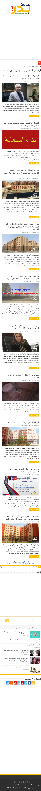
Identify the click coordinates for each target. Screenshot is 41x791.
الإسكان (25, 281)
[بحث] (7, 620)
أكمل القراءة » (34, 116)
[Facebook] (29, 683)
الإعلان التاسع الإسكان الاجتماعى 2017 (23, 422)
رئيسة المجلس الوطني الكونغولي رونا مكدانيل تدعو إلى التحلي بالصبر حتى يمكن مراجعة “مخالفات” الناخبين (16, 660)
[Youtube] (15, 683)
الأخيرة (37, 628)
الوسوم (18, 628)
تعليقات (24, 628)
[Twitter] (25, 683)
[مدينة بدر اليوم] (20, 8)
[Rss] (33, 683)
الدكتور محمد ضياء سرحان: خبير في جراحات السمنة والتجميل (23, 640)
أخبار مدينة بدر (24, 81)
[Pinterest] (22, 683)
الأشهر (31, 628)
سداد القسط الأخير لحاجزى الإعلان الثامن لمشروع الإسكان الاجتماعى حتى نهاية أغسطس (22, 226)
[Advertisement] (20, 37)
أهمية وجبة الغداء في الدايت (32, 645)
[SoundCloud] (11, 683)
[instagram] (8, 683)
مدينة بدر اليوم (16, 562)
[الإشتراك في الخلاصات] (0, 70)
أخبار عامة (24, 232)
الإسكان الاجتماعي (22, 178)
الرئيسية (37, 66)
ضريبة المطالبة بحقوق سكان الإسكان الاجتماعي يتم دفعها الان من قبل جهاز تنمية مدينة (21, 173)
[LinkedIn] (18, 683)
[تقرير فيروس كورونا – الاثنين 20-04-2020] (37, 62)
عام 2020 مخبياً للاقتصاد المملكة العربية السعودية (16, 667)
